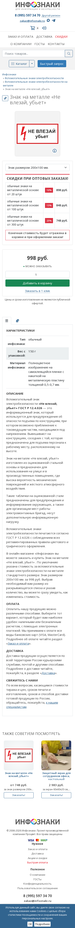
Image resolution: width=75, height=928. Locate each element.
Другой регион (51, 15)
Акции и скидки (37, 858)
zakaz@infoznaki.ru (32, 21)
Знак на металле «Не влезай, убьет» (19, 775)
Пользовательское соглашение (37, 888)
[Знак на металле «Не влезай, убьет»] (19, 755)
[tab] (6, 321)
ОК (30, 924)
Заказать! (18, 795)
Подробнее (42, 924)
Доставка (48, 673)
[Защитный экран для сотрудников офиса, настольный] (56, 755)
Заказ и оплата (18, 643)
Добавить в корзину (37, 283)
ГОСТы (37, 879)
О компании (37, 874)
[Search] (69, 53)
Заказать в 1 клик (37, 291)
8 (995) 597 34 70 (27, 15)
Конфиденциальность (37, 883)
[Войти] (45, 28)
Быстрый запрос (52, 64)
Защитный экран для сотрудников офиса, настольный (56, 776)
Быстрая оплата (37, 862)
